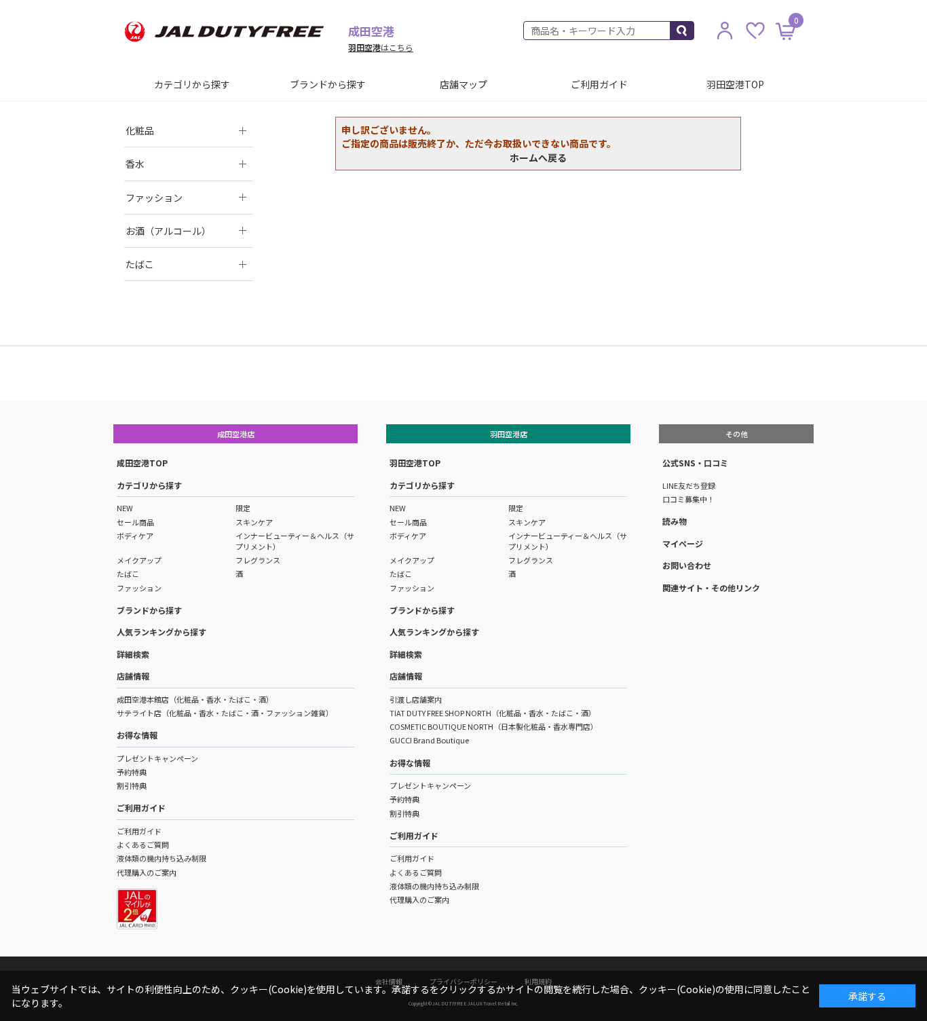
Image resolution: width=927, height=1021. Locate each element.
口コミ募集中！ (688, 499)
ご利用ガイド (599, 84)
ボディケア (135, 535)
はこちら (380, 47)
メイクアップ (139, 560)
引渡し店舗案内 (416, 699)
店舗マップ (463, 84)
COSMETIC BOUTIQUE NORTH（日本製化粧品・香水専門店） (494, 726)
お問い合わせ (686, 565)
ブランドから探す (328, 84)
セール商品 (135, 522)
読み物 (674, 521)
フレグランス (257, 560)
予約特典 (132, 771)
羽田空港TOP (735, 84)
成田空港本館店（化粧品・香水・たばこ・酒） (195, 699)
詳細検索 (133, 654)
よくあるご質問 (143, 844)
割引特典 (132, 785)
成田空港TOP (142, 462)
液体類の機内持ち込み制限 (161, 858)
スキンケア (254, 522)
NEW (125, 507)
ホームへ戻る (538, 157)
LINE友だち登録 (688, 485)
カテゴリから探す (192, 84)
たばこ (128, 573)
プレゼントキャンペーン (157, 758)
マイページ (682, 543)
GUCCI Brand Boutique (429, 740)
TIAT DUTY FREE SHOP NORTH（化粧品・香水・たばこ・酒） (493, 712)
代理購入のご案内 (146, 872)
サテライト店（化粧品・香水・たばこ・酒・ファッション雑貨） (225, 712)
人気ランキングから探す (161, 631)
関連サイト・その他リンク (711, 587)
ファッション (139, 587)
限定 (242, 507)
